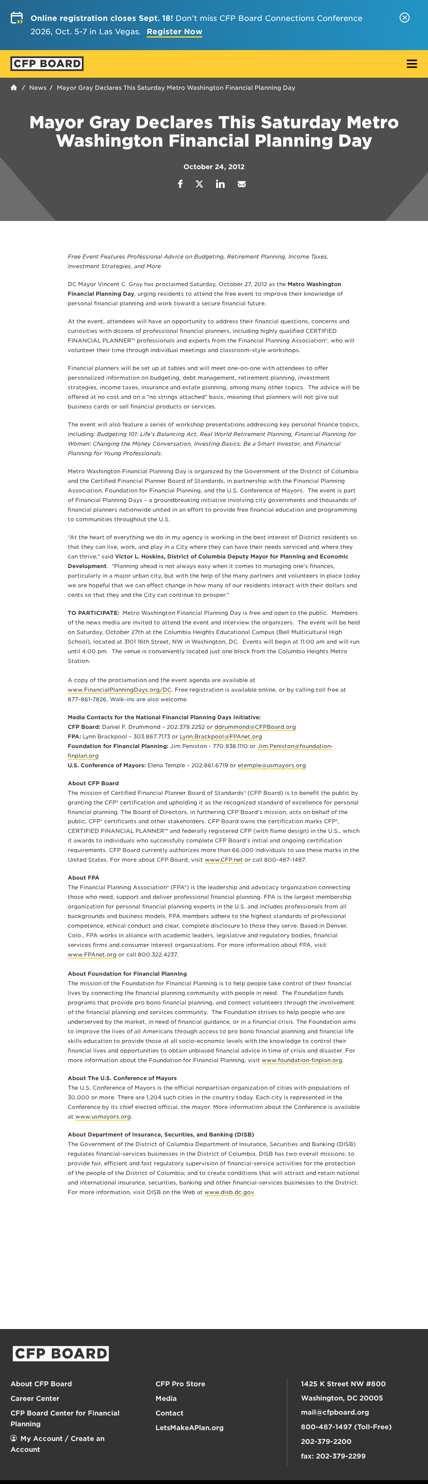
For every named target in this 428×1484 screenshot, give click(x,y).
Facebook (180, 184)
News (37, 87)
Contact (169, 1413)
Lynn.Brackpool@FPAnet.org (221, 736)
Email (241, 184)
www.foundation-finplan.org (302, 1060)
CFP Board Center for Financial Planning (65, 1418)
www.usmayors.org (103, 1117)
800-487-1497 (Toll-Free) (346, 1427)
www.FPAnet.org (92, 954)
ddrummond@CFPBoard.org (255, 727)
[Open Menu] (412, 64)
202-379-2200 (326, 1442)
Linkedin (220, 184)
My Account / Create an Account (57, 1444)
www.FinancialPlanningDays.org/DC (119, 690)
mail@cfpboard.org (335, 1412)
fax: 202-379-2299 (333, 1456)
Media (166, 1399)
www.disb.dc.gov (229, 1192)
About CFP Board (41, 1384)
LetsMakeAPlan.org (189, 1428)
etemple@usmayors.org (272, 765)
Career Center (34, 1399)
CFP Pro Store (180, 1384)
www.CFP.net (224, 860)
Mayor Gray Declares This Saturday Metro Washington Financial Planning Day (176, 87)
